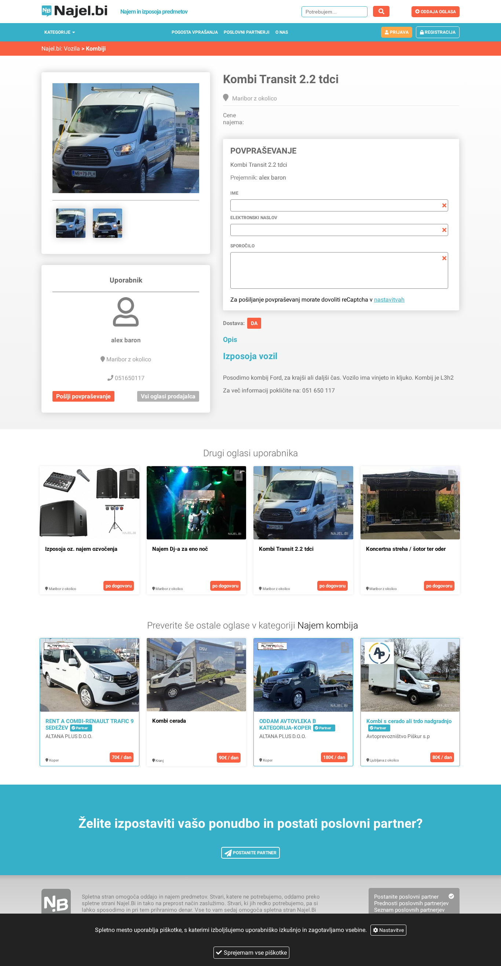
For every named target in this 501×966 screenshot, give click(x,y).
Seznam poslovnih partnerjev (409, 910)
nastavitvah (389, 299)
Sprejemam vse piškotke (255, 952)
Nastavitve (391, 930)
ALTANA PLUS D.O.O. (68, 736)
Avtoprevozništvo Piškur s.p (398, 736)
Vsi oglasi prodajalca (168, 396)
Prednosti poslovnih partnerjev (411, 903)
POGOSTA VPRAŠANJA (195, 32)
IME (234, 193)
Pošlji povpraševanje (83, 396)
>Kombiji (93, 48)
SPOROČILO (242, 245)
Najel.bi (51, 48)
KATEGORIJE (57, 32)
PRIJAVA (399, 32)
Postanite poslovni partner (406, 896)
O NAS (281, 32)
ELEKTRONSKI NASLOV (253, 217)
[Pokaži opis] (131, 475)
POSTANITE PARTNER (254, 852)
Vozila (72, 48)
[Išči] (381, 11)
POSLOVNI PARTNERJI (247, 32)
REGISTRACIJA (440, 32)
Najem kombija (327, 625)
